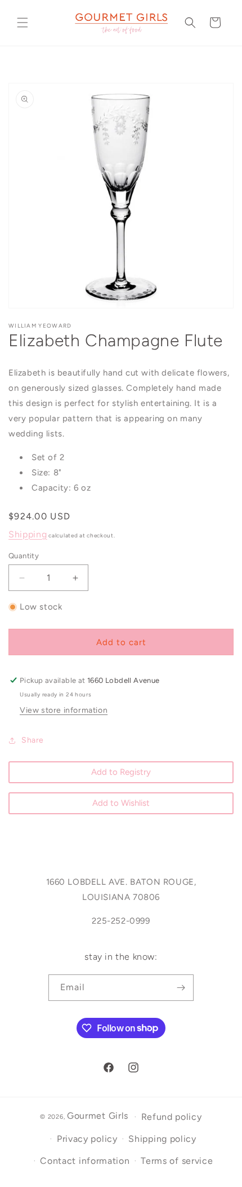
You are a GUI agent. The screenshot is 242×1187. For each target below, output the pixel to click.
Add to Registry (121, 772)
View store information (63, 710)
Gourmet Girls (97, 1115)
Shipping (27, 534)
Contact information (84, 1160)
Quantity (23, 555)
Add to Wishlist (121, 803)
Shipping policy (162, 1138)
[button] (22, 22)
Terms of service (177, 1160)
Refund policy (171, 1116)
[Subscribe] (180, 987)
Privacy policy (87, 1138)
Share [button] (32, 740)
